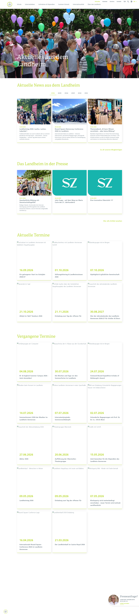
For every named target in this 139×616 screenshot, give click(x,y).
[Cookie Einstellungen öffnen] (6, 612)
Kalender (104, 1)
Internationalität (78, 4)
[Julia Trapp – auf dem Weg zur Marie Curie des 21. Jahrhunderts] (69, 192)
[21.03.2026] (69, 532)
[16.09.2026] (34, 260)
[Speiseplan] (125, 1)
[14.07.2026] (34, 403)
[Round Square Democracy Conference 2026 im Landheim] (69, 121)
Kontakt (119, 1)
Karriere (112, 1)
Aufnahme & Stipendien (46, 4)
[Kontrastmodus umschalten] (131, 1)
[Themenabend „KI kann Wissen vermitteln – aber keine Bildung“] (105, 121)
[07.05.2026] (105, 488)
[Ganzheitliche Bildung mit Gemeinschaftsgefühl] (34, 192)
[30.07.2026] (69, 362)
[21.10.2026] (34, 302)
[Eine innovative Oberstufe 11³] (105, 192)
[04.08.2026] (34, 362)
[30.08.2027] (105, 302)
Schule (19, 4)
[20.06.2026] (69, 445)
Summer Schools (63, 4)
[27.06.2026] (34, 445)
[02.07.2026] (105, 403)
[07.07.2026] (69, 403)
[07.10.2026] (105, 260)
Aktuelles (97, 1)
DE (134, 1)
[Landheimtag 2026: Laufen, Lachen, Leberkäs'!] (34, 121)
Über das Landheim (94, 4)
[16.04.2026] (34, 532)
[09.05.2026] (34, 488)
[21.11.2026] (69, 302)
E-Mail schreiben (124, 603)
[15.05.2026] (105, 445)
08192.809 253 (124, 601)
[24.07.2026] (105, 362)
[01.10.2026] (69, 260)
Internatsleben (30, 4)
